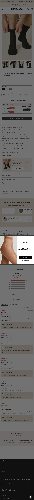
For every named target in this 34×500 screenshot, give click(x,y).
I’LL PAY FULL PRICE (25, 260)
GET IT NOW (25, 257)
